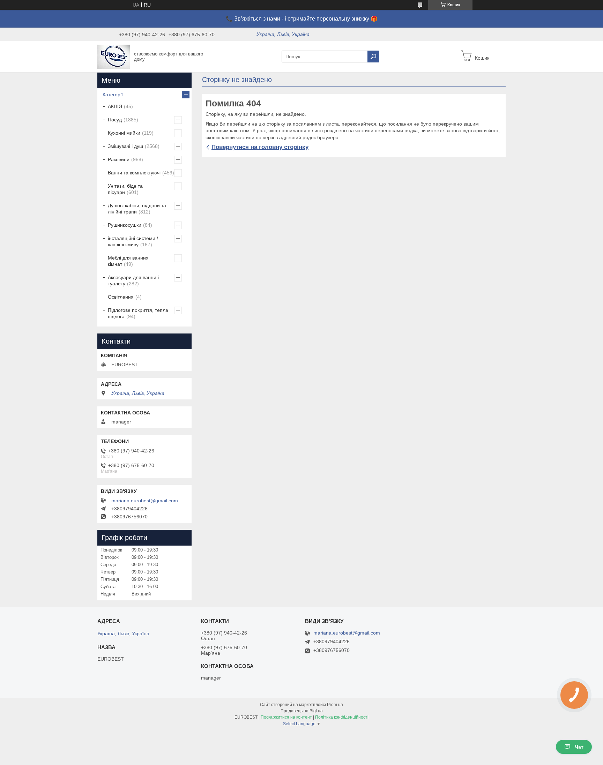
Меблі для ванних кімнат (128, 261)
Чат (579, 747)
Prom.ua (335, 704)
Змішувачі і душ (125, 146)
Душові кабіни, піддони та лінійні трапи (137, 209)
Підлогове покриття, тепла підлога (138, 313)
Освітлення (121, 297)
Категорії (113, 94)
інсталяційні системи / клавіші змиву (133, 241)
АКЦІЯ (115, 106)
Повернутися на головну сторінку (259, 147)
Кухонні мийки (124, 133)
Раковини (118, 159)
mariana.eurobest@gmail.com (144, 500)
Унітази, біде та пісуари (125, 189)
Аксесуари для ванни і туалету (133, 280)
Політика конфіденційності (341, 717)
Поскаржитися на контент (286, 717)
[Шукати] (373, 56)
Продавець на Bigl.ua (302, 710)
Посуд (115, 119)
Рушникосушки (124, 225)
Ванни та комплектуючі (134, 172)
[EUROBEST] (113, 56)
